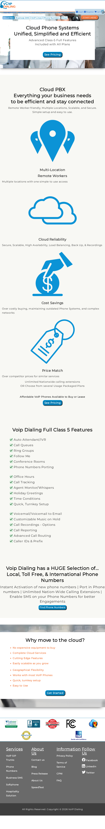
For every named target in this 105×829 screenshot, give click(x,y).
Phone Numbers (52, 18)
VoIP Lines (36, 18)
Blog (34, 766)
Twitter (89, 772)
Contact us (51, 13)
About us (62, 13)
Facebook (91, 760)
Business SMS (22, 18)
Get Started (55, 693)
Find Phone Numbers (52, 607)
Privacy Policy (65, 755)
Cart (100, 12)
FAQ (59, 780)
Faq (70, 13)
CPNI (60, 773)
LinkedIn (90, 766)
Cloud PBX (8, 18)
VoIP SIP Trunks (11, 757)
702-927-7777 (10, 13)
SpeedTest (37, 787)
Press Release (39, 773)
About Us (37, 780)
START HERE (89, 17)
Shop (64, 18)
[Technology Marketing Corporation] (52, 724)
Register (90, 12)
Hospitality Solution (12, 793)
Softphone (12, 784)
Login (81, 12)
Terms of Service (62, 764)
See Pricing (52, 54)
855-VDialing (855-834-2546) (32, 13)
